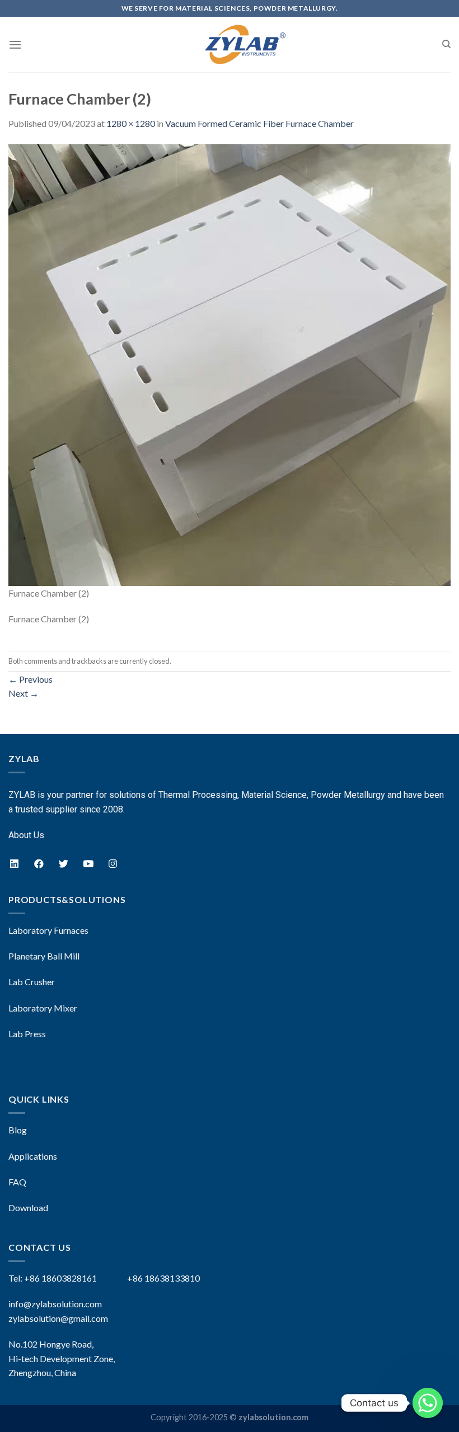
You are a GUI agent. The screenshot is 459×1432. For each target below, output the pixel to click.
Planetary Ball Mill (43, 956)
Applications (32, 1156)
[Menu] (15, 44)
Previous (30, 679)
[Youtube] (87, 863)
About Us (26, 835)
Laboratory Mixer (42, 1008)
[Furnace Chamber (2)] (229, 363)
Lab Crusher (31, 981)
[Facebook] (38, 863)
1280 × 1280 (130, 123)
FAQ (17, 1181)
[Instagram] (112, 863)
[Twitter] (63, 863)
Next (23, 693)
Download (28, 1207)
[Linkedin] (14, 863)
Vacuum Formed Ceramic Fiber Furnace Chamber (259, 123)
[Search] (446, 44)
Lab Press (27, 1033)
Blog (17, 1129)
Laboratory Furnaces (48, 930)
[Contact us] (428, 1403)
